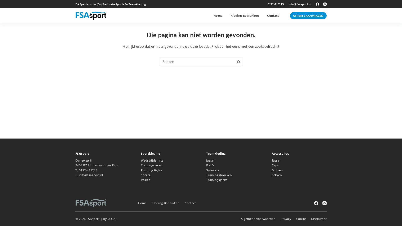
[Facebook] (317, 4)
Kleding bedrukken (245, 16)
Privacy (286, 219)
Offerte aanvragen (308, 16)
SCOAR (112, 219)
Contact (273, 16)
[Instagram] (325, 4)
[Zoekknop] (238, 62)
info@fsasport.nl (300, 4)
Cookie (301, 219)
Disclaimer (319, 219)
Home (218, 16)
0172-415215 (276, 4)
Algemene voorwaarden (258, 219)
